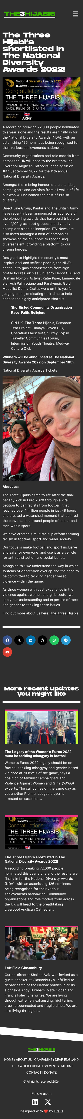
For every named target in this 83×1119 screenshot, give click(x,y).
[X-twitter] (48, 1102)
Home (8, 1060)
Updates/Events (45, 1066)
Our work (20, 1066)
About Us (24, 1060)
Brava (58, 1111)
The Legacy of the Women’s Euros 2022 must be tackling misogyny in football (38, 754)
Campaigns (43, 1060)
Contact (34, 1072)
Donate (50, 1072)
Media (66, 1066)
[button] (7, 640)
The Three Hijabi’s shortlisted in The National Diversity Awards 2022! (35, 859)
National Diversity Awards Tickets (30, 370)
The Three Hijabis (64, 613)
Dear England (67, 1060)
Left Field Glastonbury (23, 968)
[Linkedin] (35, 1102)
